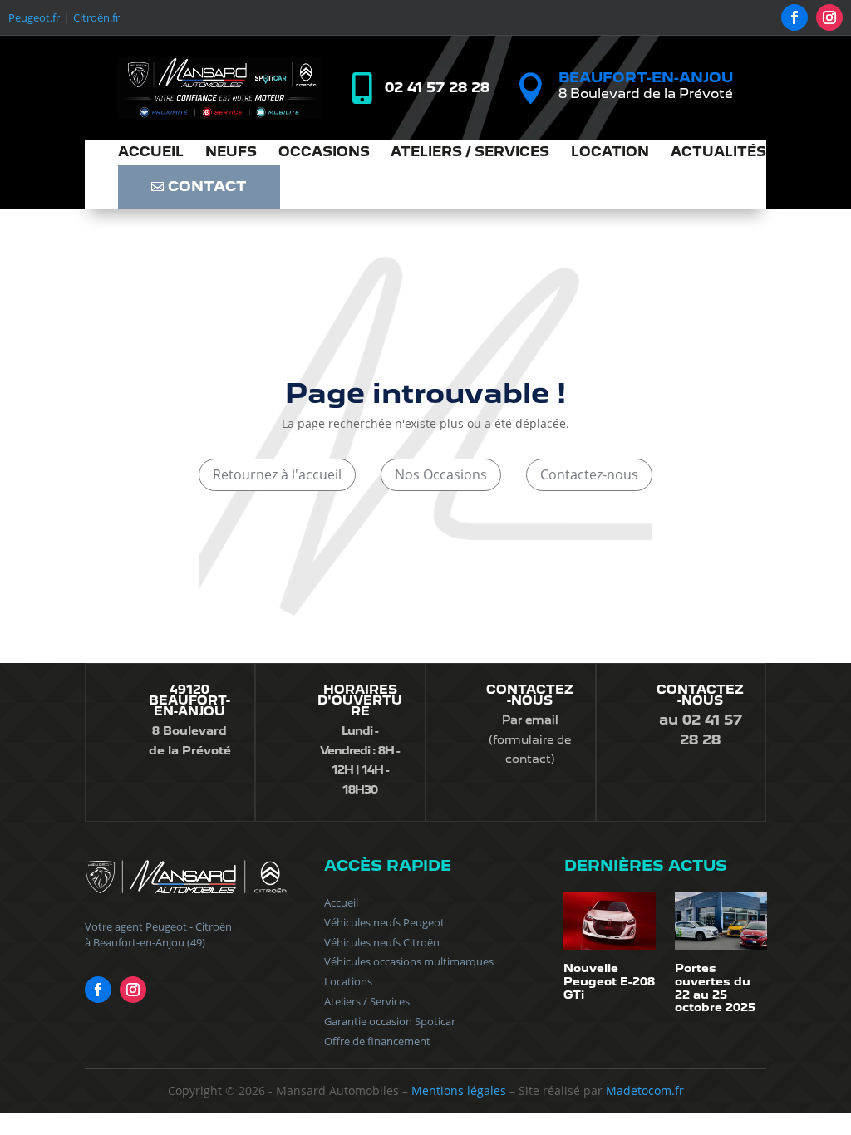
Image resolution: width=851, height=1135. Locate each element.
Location (610, 153)
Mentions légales (458, 1090)
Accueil (151, 153)
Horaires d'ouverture (359, 700)
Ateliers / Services (470, 153)
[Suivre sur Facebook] (794, 17)
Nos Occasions (441, 474)
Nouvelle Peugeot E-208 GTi (609, 980)
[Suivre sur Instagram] (829, 17)
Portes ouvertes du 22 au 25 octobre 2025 (715, 987)
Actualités (718, 153)
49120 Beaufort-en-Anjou (189, 700)
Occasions (324, 153)
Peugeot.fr (34, 17)
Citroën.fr (96, 17)
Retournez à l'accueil (277, 474)
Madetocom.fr (645, 1090)
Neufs (231, 153)
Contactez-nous (589, 474)
